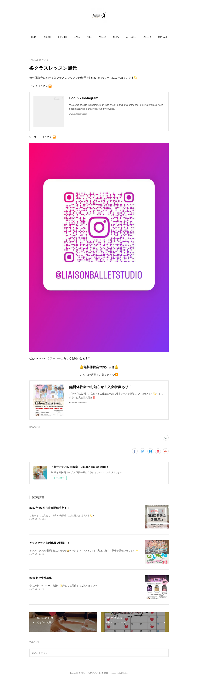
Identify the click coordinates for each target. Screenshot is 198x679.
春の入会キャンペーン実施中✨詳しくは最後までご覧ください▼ (63, 585)
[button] (34, 37)
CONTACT (162, 37)
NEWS (116, 37)
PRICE (89, 37)
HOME (34, 37)
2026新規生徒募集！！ (43, 578)
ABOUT (47, 37)
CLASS (77, 37)
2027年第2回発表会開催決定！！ (49, 507)
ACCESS (102, 37)
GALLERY (147, 37)
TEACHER (62, 37)
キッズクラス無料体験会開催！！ (49, 543)
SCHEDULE (131, 37)
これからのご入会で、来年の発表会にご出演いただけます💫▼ (62, 515)
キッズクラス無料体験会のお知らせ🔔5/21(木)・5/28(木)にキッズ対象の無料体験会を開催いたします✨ (83, 550)
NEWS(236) (34, 427)
